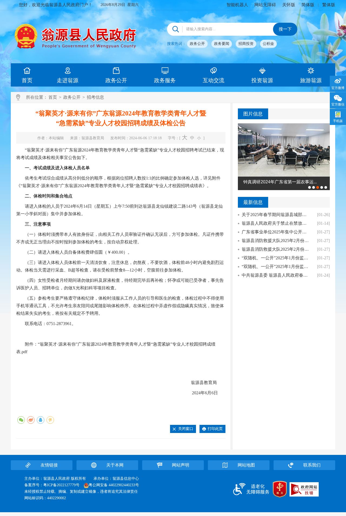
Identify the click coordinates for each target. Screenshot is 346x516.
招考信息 (95, 97)
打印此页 (215, 429)
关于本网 (115, 465)
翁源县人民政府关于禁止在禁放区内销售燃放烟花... (276, 223)
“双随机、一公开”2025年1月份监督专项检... (276, 258)
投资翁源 (262, 80)
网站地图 (246, 465)
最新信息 (253, 202)
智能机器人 (237, 4)
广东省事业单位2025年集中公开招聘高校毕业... (276, 232)
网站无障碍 (265, 4)
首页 (27, 80)
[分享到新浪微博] (31, 420)
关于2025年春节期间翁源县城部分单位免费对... (276, 214)
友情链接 (49, 465)
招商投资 (246, 44)
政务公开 (197, 44)
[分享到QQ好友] (40, 420)
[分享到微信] (21, 420)
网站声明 (180, 465)
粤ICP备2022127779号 (61, 485)
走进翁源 (67, 80)
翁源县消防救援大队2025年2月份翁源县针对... (276, 240)
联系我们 (312, 465)
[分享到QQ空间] (50, 420)
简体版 (307, 4)
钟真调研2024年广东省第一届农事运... (280, 182)
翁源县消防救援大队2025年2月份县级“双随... (276, 249)
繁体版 (328, 4)
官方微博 (337, 88)
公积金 (268, 44)
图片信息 (253, 114)
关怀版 (288, 4)
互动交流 (213, 80)
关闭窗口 (185, 429)
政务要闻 (221, 44)
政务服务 (165, 80)
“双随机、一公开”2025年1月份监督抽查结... (276, 266)
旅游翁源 (311, 80)
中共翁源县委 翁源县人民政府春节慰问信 (276, 275)
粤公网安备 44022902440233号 (114, 485)
